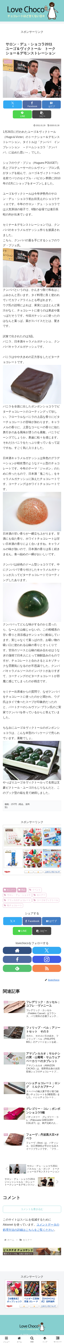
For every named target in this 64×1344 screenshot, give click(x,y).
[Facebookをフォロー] (17, 959)
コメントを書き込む (32, 1209)
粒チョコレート (14, 905)
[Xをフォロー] (46, 950)
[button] (41, 114)
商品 (23, 890)
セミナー (11, 890)
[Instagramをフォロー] (46, 959)
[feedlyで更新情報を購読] (17, 968)
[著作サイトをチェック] (17, 950)
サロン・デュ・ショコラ (19, 895)
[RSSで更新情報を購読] (46, 968)
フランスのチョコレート (19, 900)
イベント (36, 890)
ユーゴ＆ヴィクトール (47, 900)
